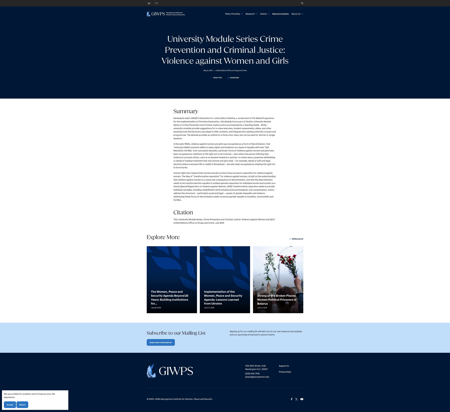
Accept (10, 404)
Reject (22, 404)
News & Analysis (280, 13)
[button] (300, 3)
